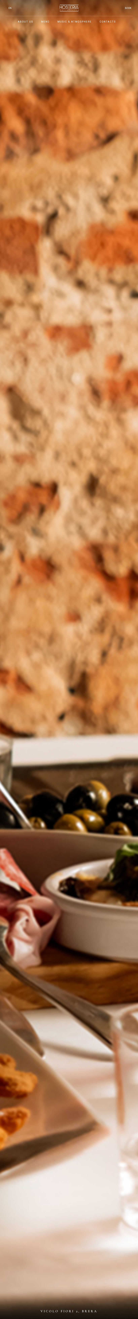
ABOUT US (25, 21)
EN (10, 8)
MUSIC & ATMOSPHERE (75, 21)
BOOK (128, 8)
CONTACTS (108, 21)
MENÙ (45, 21)
